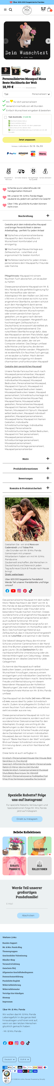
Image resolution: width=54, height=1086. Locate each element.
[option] (27, 41)
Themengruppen (10, 951)
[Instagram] (19, 591)
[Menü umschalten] (5, 9)
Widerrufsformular (11, 989)
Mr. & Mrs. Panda (24, 1079)
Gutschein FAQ (9, 968)
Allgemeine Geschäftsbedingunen (18, 972)
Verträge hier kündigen (13, 993)
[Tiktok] (31, 591)
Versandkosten (31, 87)
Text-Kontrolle (19, 117)
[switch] (7, 1081)
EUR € (23, 1059)
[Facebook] (7, 591)
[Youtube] (13, 591)
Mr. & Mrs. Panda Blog (12, 947)
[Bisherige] (5, 41)
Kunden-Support (10, 943)
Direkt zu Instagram (27, 819)
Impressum (8, 1001)
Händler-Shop (9, 959)
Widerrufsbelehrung (12, 985)
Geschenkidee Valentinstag (15, 955)
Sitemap (6, 997)
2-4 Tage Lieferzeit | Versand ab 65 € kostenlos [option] (28, 2)
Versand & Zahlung (11, 964)
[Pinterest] (25, 591)
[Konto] (43, 10)
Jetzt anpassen (27, 140)
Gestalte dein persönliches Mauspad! (23, 366)
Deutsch (8, 1059)
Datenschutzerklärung (13, 976)
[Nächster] (48, 41)
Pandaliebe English (11, 980)
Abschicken (28, 915)
